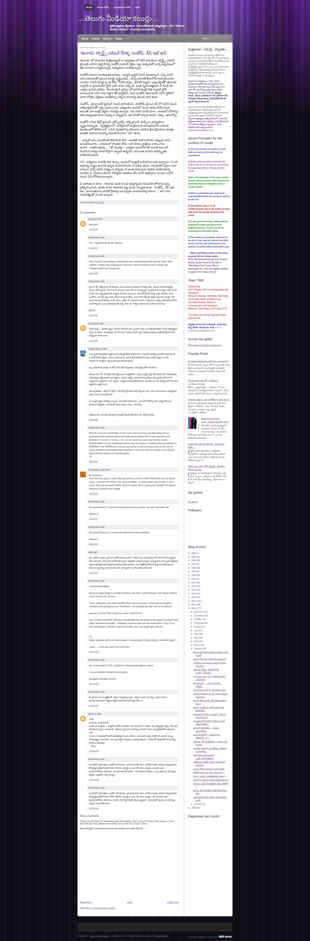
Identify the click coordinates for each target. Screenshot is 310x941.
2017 (193, 582)
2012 (193, 601)
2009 (193, 808)
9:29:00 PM (93, 229)
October (198, 619)
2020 (193, 571)
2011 (193, 604)
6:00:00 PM (93, 544)
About (85, 38)
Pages (119, 38)
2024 (193, 560)
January (198, 804)
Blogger (202, 937)
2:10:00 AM (93, 341)
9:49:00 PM (93, 273)
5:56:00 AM (93, 420)
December (199, 612)
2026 (193, 553)
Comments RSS (122, 7)
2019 (193, 575)
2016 (193, 586)
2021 (193, 568)
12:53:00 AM (94, 808)
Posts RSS (103, 7)
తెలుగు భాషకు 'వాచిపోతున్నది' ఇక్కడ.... (210, 776)
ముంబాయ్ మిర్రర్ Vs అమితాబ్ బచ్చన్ (209, 690)
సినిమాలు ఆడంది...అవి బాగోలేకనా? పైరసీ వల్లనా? (209, 399)
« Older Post (172, 902)
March (197, 645)
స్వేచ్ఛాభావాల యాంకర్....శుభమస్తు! (203, 380)
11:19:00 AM (93, 706)
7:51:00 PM (93, 573)
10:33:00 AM (94, 684)
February (198, 648)
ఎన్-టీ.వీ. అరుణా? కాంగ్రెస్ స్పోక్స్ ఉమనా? (211, 780)
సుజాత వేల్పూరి (95, 348)
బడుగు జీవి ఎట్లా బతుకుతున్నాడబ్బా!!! (209, 659)
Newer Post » (86, 902)
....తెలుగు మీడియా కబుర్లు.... (118, 18)
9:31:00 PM (93, 248)
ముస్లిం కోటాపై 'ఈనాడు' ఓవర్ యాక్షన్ (209, 769)
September (199, 623)
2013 (193, 597)
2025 (193, 557)
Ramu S (92, 714)
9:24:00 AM (93, 494)
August (197, 626)
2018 (193, 579)
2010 (193, 608)
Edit (137, 7)
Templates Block (161, 936)
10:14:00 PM (94, 751)
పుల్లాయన (92, 219)
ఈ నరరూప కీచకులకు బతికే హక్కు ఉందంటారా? (208, 361)
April (196, 641)
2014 (193, 593)
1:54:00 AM (93, 315)
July (196, 630)
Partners (107, 38)
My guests (193, 502)
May (196, 637)
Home (89, 7)
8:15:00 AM (93, 462)
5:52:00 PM (93, 519)
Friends (96, 38)
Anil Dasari (93, 323)
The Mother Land (96, 469)
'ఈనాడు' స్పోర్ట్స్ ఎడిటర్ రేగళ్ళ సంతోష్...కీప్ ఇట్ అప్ (123, 53)
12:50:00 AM (94, 780)
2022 (193, 564)
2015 (193, 590)
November (199, 615)
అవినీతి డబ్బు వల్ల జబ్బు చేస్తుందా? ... (209, 772)
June (196, 634)
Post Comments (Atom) (104, 908)
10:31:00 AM (94, 652)
